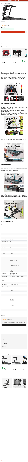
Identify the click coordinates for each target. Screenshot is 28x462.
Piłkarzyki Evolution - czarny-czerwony (16, 58)
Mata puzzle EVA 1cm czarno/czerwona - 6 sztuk (6, 58)
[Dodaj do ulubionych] (26, 32)
